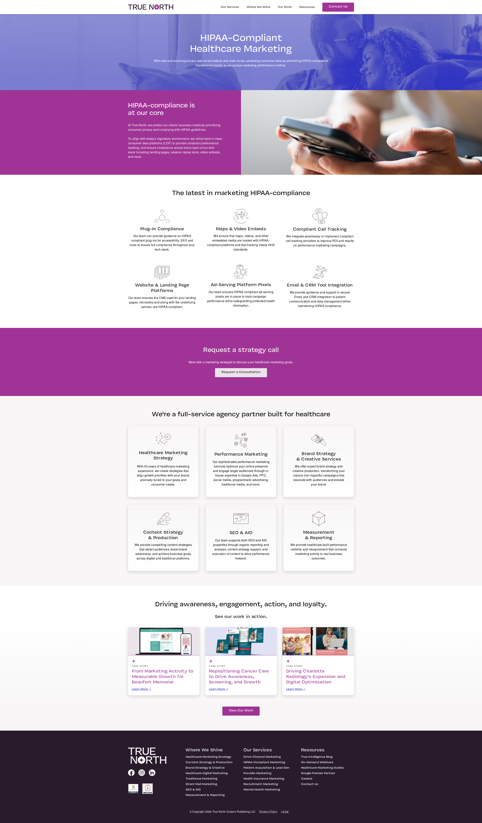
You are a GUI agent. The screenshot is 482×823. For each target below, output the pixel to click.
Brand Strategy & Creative (205, 767)
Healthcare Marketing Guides (322, 767)
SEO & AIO (193, 789)
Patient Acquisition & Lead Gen (266, 767)
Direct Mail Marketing (201, 784)
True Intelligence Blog (317, 756)
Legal (284, 811)
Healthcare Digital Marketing (207, 773)
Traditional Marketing (201, 778)
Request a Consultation (241, 372)
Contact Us (338, 6)
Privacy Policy (268, 811)
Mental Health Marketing (261, 789)
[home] (150, 7)
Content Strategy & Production (209, 762)
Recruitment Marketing (260, 784)
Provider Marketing (257, 773)
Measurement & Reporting (205, 795)
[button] (230, 7)
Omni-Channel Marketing (262, 756)
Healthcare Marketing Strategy (208, 756)
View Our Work (241, 710)
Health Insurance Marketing (263, 778)
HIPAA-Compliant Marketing (264, 762)
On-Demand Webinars (317, 762)
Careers (307, 778)
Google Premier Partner (318, 773)
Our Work (285, 7)
